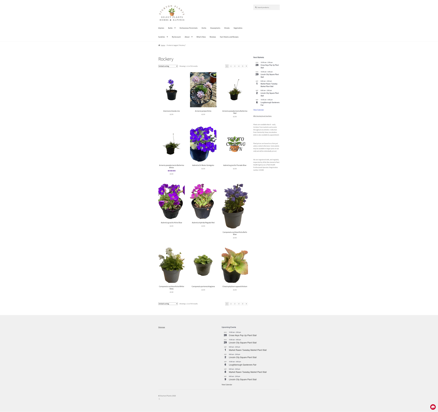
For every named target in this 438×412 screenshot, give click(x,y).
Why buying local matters (262, 116)
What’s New (201, 37)
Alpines (161, 28)
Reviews (213, 37)
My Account (176, 37)
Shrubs (227, 28)
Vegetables (238, 28)
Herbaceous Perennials (189, 28)
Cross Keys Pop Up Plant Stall (243, 335)
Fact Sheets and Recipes (229, 37)
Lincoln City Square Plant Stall (243, 342)
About (187, 37)
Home (163, 45)
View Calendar (258, 110)
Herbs (204, 28)
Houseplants (215, 28)
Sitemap (161, 327)
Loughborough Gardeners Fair (242, 364)
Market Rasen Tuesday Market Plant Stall (248, 349)
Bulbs (170, 28)
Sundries (161, 37)
